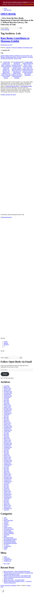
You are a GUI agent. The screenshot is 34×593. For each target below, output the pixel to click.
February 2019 (7, 388)
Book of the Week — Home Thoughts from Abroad (17, 571)
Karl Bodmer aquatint (26, 86)
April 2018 (6, 403)
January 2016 (7, 441)
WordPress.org (7, 561)
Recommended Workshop (10, 543)
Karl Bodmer (17, 55)
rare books (30, 57)
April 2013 (6, 488)
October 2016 (7, 428)
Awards (6, 519)
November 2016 (8, 427)
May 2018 (6, 401)
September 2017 (8, 413)
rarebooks (8, 47)
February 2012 (7, 505)
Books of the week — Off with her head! (14, 580)
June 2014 (6, 468)
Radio (5, 536)
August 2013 (7, 482)
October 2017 (7, 411)
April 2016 (6, 437)
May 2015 (6, 452)
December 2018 (8, 391)
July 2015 (6, 450)
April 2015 (6, 454)
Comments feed (8, 559)
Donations (6, 524)
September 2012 (8, 497)
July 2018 (6, 398)
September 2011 (8, 508)
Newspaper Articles (9, 529)
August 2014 (7, 465)
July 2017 (6, 415)
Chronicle (6, 522)
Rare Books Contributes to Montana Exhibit (15, 39)
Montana (3, 57)
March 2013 (7, 490)
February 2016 (7, 440)
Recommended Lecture (9, 540)
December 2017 (8, 408)
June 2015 (6, 451)
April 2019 (6, 386)
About (5, 8)
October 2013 (7, 480)
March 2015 (7, 455)
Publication (6, 534)
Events (5, 526)
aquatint (3, 55)
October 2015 (7, 445)
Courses (6, 523)
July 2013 (6, 484)
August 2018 (7, 397)
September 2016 (8, 430)
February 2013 (7, 491)
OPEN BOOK (8, 13)
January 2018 (7, 407)
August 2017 (7, 414)
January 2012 (7, 507)
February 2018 (7, 405)
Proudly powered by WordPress (9, 585)
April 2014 (6, 471)
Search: (2, 28)
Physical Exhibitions (17, 47)
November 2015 (8, 444)
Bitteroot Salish (9, 55)
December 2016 (8, 425)
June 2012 (6, 500)
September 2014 (8, 464)
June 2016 (6, 434)
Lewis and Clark (25, 55)
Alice (5, 517)
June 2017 (6, 417)
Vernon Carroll (17, 58)
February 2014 (7, 474)
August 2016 (7, 431)
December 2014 (8, 460)
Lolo (31, 55)
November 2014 (8, 461)
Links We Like (7, 10)
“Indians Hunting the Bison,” (12, 86)
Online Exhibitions (8, 532)
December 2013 (8, 477)
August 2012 (7, 498)
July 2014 (6, 467)
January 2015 (7, 458)
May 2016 (6, 435)
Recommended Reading (10, 541)
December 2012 (8, 494)
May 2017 (6, 418)
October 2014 (7, 462)
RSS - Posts (7, 563)
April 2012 (6, 502)
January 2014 (7, 475)
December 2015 (8, 443)
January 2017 (7, 424)
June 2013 (6, 485)
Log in (5, 556)
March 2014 (7, 472)
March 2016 (7, 438)
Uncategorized (7, 546)
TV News (6, 544)
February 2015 (7, 457)
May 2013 (6, 487)
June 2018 (6, 400)
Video (5, 549)
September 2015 (8, 447)
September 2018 (8, 395)
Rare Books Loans (27, 47)
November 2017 (8, 410)
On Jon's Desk (7, 530)
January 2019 (7, 390)
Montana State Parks (11, 57)
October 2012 (7, 495)
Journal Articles (8, 527)
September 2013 (8, 481)
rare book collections (22, 57)
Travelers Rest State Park (7, 58)
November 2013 (8, 478)
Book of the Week (8, 520)
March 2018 (7, 404)
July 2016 (6, 433)
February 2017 (7, 423)
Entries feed (7, 558)
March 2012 (7, 504)
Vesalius (6, 547)
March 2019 (7, 387)
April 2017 (6, 420)
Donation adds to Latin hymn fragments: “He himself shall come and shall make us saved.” (18, 573)
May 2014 (6, 470)
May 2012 (6, 501)
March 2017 (7, 421)
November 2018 (8, 393)
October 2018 (7, 394)
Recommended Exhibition (10, 539)
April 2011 (6, 510)
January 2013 (7, 492)
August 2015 (7, 448)
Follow (5, 374)
